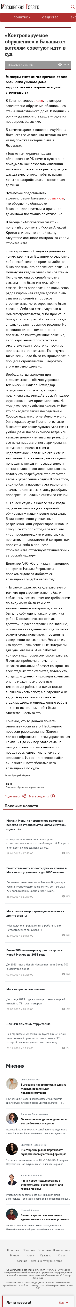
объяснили (56, 198)
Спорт (61, 1255)
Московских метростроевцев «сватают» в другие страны (35, 913)
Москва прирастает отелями (26, 989)
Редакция (21, 1261)
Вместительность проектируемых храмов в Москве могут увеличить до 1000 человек (36, 870)
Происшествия (62, 1250)
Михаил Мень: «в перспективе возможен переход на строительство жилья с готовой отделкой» (36, 825)
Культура (45, 1255)
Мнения (15, 1065)
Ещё (61, 1302)
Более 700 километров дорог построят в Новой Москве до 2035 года (34, 952)
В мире (14, 1255)
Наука (30, 1255)
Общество (50, 17)
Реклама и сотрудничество (46, 1261)
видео (38, 100)
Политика (22, 17)
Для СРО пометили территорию (28, 1024)
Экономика (44, 1250)
